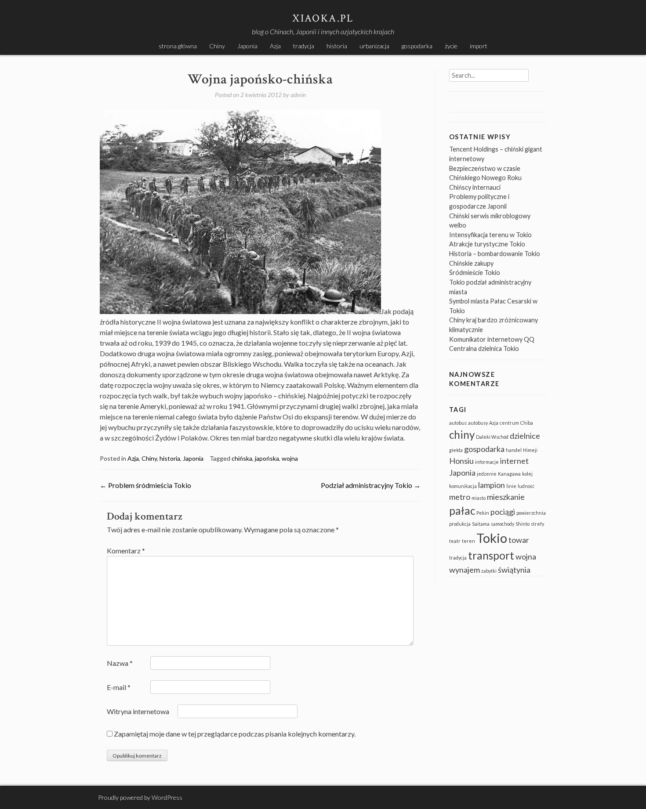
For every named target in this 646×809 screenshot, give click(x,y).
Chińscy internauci (475, 187)
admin (298, 94)
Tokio (491, 537)
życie (451, 46)
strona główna (178, 46)
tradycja (303, 46)
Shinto (522, 524)
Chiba (526, 423)
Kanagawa (509, 474)
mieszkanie (506, 497)
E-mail (119, 687)
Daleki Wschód (492, 437)
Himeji (530, 450)
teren (468, 541)
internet (514, 461)
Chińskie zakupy (471, 263)
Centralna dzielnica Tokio (484, 348)
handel (514, 450)
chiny (462, 434)
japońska (267, 458)
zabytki (489, 571)
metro (459, 497)
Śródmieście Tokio (474, 272)
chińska (242, 458)
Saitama (481, 524)
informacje (487, 462)
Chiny (217, 46)
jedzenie (487, 474)
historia (337, 46)
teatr (455, 541)
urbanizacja (374, 46)
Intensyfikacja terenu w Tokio (490, 234)
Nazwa (120, 663)
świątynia (514, 569)
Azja (275, 46)
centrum (509, 423)
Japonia (247, 46)
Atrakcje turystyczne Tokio (487, 244)
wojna (290, 458)
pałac (462, 510)
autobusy (478, 423)
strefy (537, 524)
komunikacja (463, 486)
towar (518, 540)
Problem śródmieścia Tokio (145, 485)
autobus (458, 423)
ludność (526, 486)
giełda (456, 450)
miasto (479, 498)
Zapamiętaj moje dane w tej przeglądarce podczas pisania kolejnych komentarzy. (235, 734)
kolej (527, 474)
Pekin (482, 513)
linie (511, 486)
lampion (491, 485)
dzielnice (525, 436)
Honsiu (461, 461)
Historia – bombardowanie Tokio (494, 253)
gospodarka (417, 46)
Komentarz (126, 550)
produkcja (460, 524)
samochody (502, 524)
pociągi (502, 511)
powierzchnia (531, 513)
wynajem (464, 569)
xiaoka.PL (323, 18)
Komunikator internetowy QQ (491, 339)
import (478, 46)
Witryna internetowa (138, 711)
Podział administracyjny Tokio (371, 485)
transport (491, 555)
